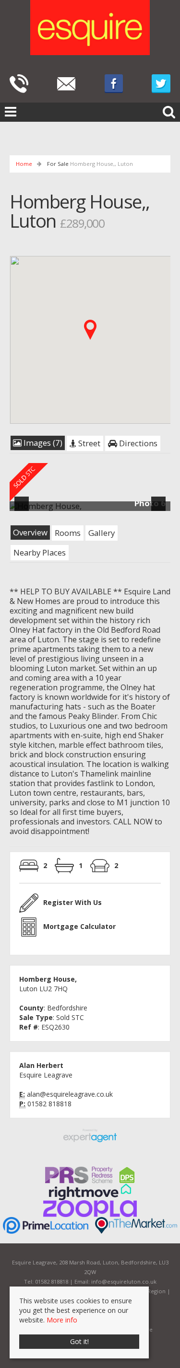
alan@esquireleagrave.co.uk (70, 1094)
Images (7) (42, 442)
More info (62, 1319)
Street (88, 443)
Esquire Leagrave (45, 1074)
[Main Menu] (10, 111)
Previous (23, 510)
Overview (30, 532)
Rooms (68, 532)
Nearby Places (39, 552)
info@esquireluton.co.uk (123, 1281)
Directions (137, 443)
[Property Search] (169, 110)
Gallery (101, 532)
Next (160, 510)
